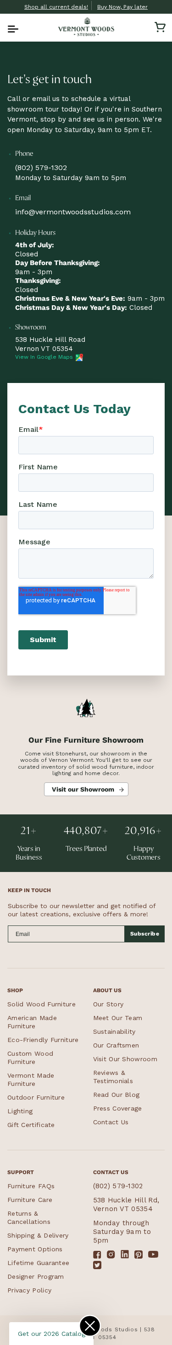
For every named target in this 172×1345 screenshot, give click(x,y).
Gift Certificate (31, 1124)
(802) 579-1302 (41, 167)
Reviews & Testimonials (113, 1077)
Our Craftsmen (116, 1045)
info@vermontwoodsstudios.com (73, 211)
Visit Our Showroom (125, 1059)
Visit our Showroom (83, 789)
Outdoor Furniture (36, 1097)
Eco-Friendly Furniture (43, 1039)
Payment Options (35, 1249)
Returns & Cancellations (28, 1217)
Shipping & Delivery (38, 1235)
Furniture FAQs (31, 1186)
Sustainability (114, 1031)
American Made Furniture (32, 1022)
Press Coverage (117, 1108)
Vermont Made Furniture (31, 1079)
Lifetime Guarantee (38, 1262)
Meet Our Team (118, 1017)
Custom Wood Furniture (30, 1057)
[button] (12, 26)
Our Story (108, 1004)
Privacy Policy (29, 1290)
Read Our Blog (116, 1094)
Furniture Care (29, 1199)
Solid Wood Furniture (41, 1004)
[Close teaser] (90, 1326)
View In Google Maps (44, 357)
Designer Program (35, 1276)
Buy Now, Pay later (122, 7)
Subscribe (145, 933)
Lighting (20, 1111)
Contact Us (111, 1122)
